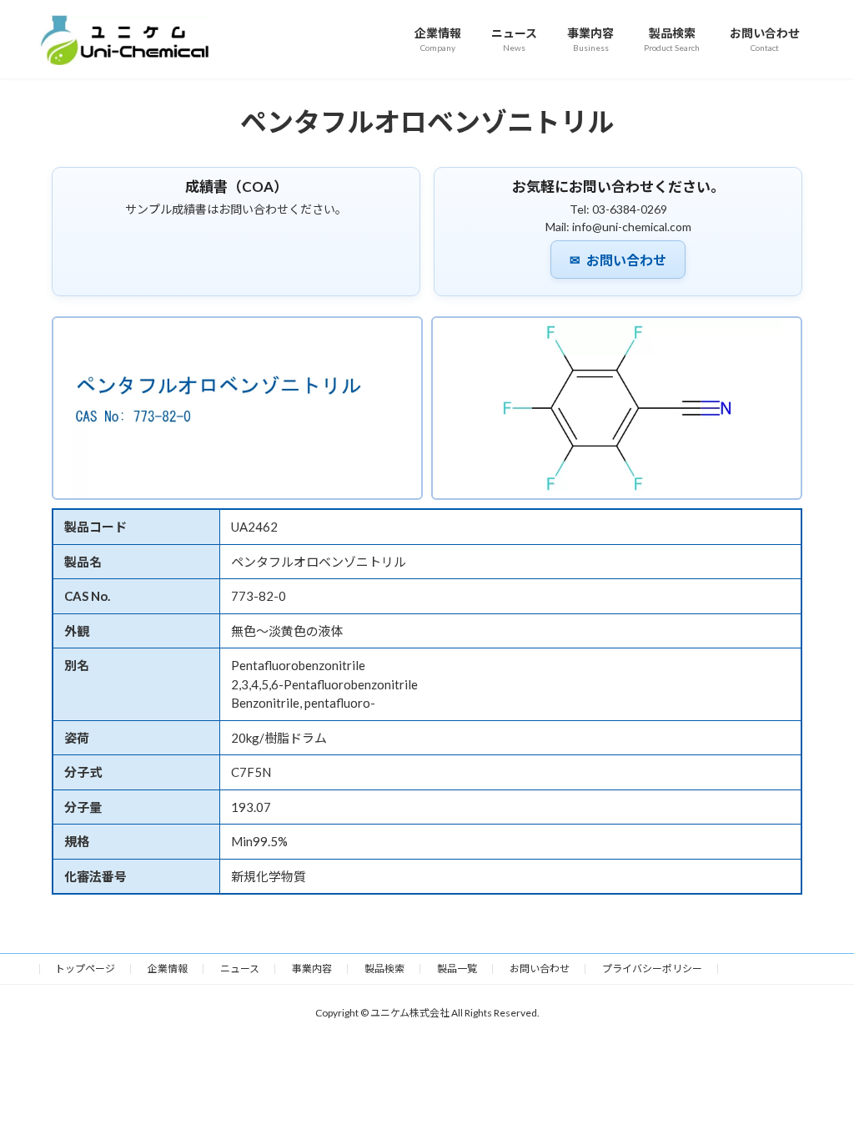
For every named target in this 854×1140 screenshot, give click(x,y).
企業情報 (168, 968)
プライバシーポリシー (652, 968)
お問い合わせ (618, 260)
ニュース (239, 968)
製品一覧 (457, 968)
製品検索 (384, 968)
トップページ (85, 968)
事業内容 (312, 968)
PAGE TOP (817, 1090)
